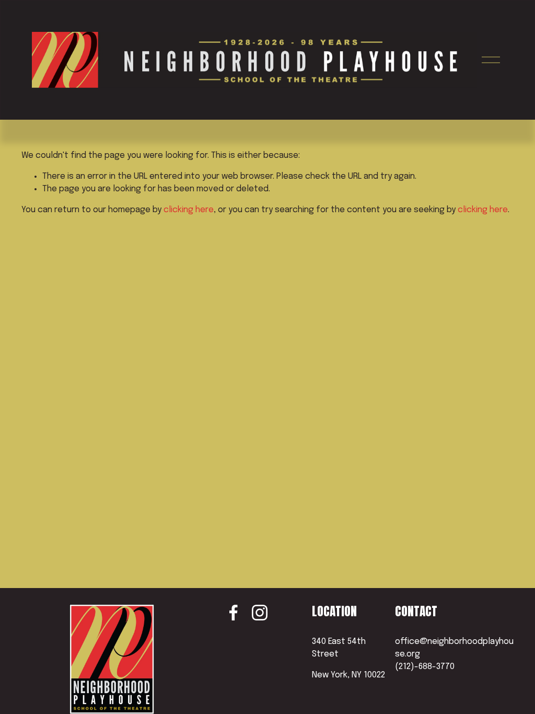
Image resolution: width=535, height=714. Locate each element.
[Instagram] (259, 612)
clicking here (189, 209)
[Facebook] (233, 612)
